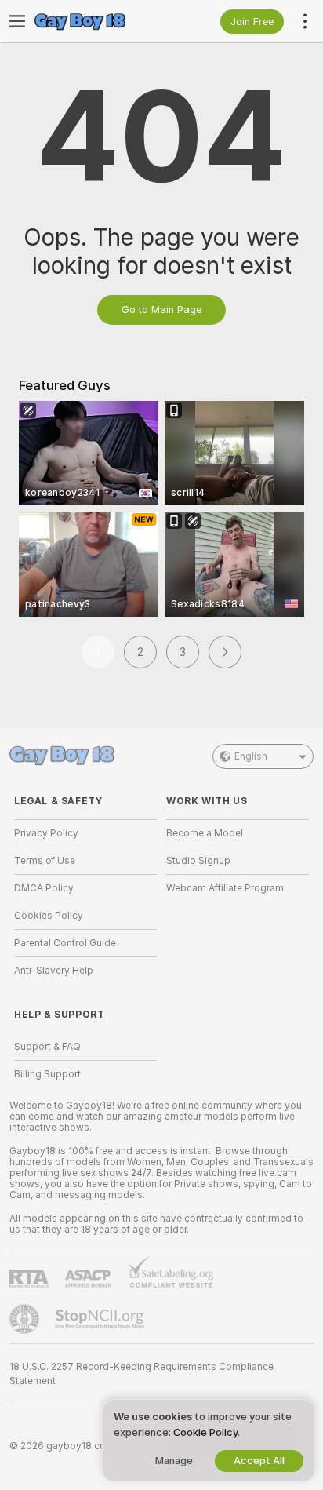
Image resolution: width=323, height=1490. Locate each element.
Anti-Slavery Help (53, 970)
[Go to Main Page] (98, 21)
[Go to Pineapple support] (25, 1319)
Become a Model (204, 833)
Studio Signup (198, 860)
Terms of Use (44, 860)
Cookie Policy (205, 1432)
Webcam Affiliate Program (225, 888)
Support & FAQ (47, 1046)
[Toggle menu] (17, 21)
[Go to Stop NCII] (101, 1319)
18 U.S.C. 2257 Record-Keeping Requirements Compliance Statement (141, 1373)
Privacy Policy (46, 833)
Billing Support (47, 1074)
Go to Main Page (161, 309)
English (250, 756)
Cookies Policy (48, 915)
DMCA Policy (44, 888)
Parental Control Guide (65, 943)
